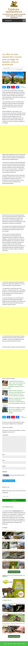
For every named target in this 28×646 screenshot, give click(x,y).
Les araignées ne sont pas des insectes (12, 613)
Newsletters (10, 643)
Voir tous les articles (14, 636)
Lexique (5, 643)
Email (3, 460)
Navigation (8, 20)
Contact (23, 643)
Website (4, 466)
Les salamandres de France (9, 531)
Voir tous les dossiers (14, 571)
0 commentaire (19, 69)
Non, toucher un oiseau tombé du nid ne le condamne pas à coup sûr (13, 624)
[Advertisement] (14, 37)
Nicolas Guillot (7, 68)
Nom (3, 454)
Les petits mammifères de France (11, 560)
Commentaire (5, 435)
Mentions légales (17, 643)
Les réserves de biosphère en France (11, 540)
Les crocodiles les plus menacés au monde (13, 550)
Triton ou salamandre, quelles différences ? (13, 603)
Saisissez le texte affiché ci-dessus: (17, 475)
